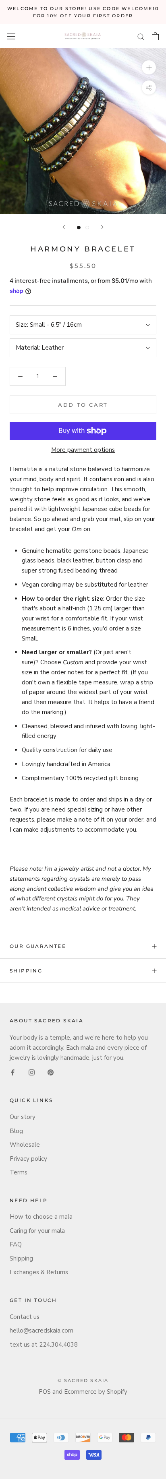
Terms (18, 1172)
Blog (16, 1131)
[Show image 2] (87, 227)
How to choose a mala (41, 1217)
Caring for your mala (37, 1231)
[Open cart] (155, 36)
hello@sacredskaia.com (41, 1331)
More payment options (83, 450)
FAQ (16, 1244)
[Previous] (63, 227)
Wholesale (25, 1145)
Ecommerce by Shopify (95, 1392)
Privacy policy (28, 1159)
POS (45, 1392)
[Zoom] (149, 67)
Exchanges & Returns (39, 1272)
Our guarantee (38, 946)
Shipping (26, 971)
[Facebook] (13, 1072)
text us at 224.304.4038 (44, 1345)
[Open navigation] (11, 36)
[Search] (141, 36)
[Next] (102, 227)
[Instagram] (32, 1072)
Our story (22, 1117)
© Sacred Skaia (83, 1380)
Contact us (24, 1317)
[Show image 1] (79, 227)
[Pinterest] (51, 1072)
